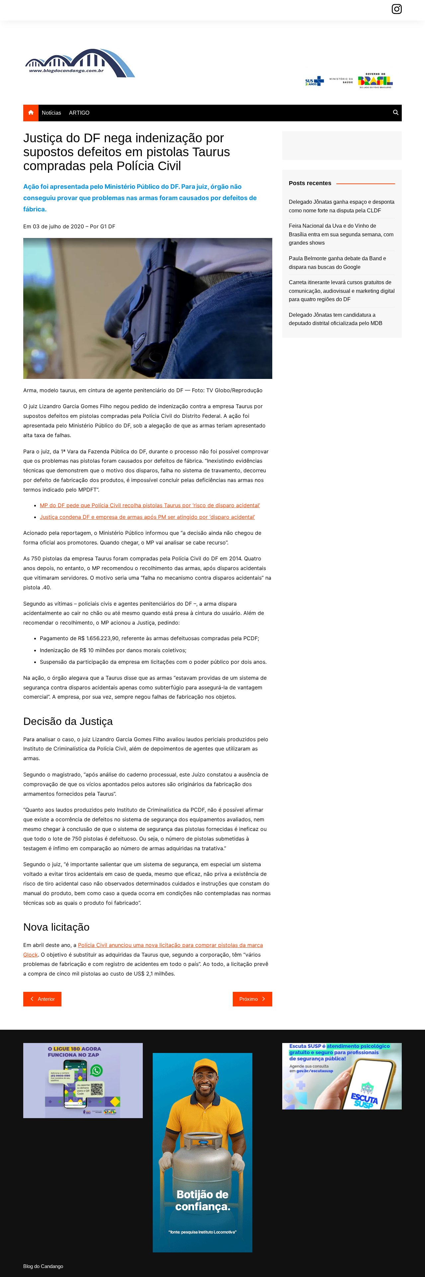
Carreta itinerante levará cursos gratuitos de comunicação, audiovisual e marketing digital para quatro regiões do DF (342, 291)
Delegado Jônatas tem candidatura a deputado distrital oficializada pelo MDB (335, 319)
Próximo (248, 999)
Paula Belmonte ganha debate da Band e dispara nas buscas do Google (337, 263)
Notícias (51, 113)
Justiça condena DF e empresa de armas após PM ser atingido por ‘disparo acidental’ (147, 517)
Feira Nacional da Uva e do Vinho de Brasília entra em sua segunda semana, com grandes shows (341, 234)
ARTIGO (79, 113)
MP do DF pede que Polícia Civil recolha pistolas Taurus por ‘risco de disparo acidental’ (150, 505)
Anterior (46, 999)
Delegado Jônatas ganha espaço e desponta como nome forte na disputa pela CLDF (341, 206)
